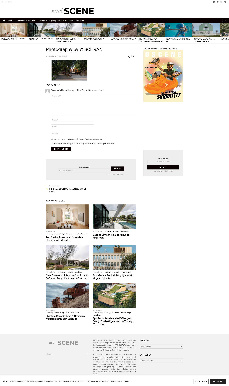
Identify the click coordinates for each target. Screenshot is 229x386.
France (116, 272)
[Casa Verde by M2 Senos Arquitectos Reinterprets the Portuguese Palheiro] (206, 30)
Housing (50, 234)
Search (86, 354)
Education (32, 20)
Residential (69, 20)
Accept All (218, 381)
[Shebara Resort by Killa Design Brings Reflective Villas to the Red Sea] (178, 30)
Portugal (116, 231)
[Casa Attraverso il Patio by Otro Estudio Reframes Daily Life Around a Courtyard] (68, 30)
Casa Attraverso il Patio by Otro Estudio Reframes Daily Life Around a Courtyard (68, 40)
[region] (114, 380)
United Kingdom (81, 234)
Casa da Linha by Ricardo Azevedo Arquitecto (41, 39)
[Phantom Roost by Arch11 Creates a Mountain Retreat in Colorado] (123, 30)
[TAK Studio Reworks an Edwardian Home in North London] (13, 30)
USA (77, 313)
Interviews (80, 20)
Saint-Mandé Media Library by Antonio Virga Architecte (94, 39)
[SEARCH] (226, 20)
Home (4, 2)
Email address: (84, 167)
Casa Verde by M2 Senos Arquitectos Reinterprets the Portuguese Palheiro (204, 40)
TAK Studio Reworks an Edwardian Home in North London (13, 39)
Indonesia (115, 313)
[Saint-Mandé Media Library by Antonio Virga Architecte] (96, 30)
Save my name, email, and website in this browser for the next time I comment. (78, 139)
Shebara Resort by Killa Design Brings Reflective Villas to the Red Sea (178, 40)
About (10, 2)
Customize (200, 381)
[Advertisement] (163, 127)
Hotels (10, 20)
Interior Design (60, 234)
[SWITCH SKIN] (223, 20)
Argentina (61, 272)
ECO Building (98, 313)
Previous (1, 33)
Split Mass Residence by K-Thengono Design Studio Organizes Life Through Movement (151, 40)
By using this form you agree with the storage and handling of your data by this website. (84, 144)
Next (228, 33)
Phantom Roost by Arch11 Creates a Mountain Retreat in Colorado (123, 39)
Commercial (20, 20)
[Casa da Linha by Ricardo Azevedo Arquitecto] (41, 30)
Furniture (42, 20)
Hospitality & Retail (55, 20)
